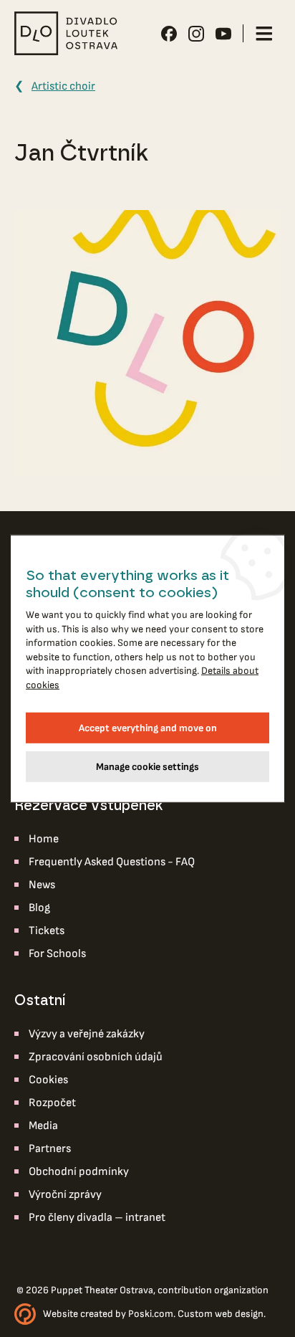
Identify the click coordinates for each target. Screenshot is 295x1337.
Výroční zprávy (65, 1195)
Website (60, 1314)
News (42, 885)
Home (44, 839)
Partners (50, 1149)
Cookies (48, 1080)
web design (239, 1314)
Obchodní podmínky (79, 1172)
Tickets (46, 931)
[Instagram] (196, 34)
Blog (39, 908)
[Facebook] (169, 34)
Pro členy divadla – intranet (97, 1217)
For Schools (57, 954)
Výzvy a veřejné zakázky (87, 1034)
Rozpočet (52, 1103)
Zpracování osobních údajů (96, 1057)
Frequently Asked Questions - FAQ (112, 862)
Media (43, 1126)
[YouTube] (223, 34)
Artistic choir (63, 86)
